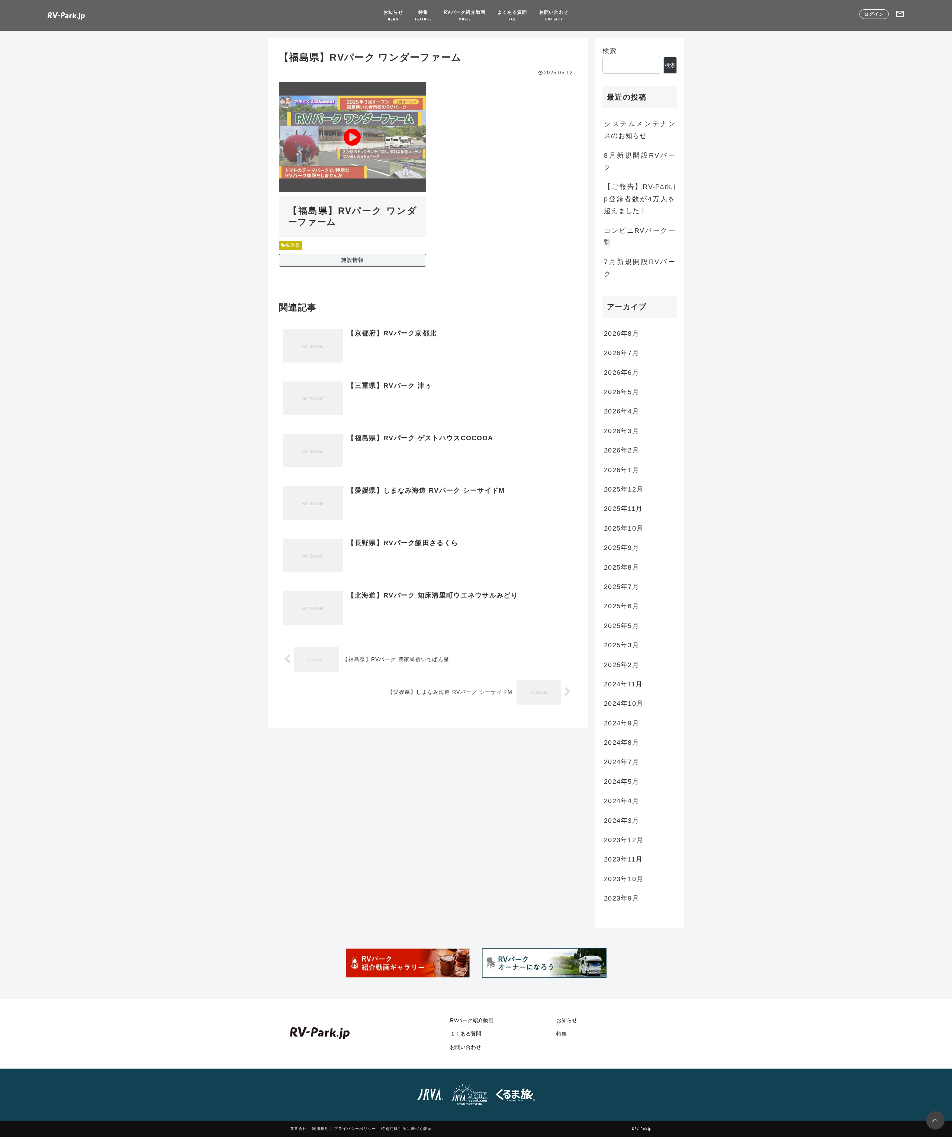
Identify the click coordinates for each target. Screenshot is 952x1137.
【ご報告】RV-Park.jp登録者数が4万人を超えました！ (639, 199)
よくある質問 (512, 16)
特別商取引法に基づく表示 (406, 1129)
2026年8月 (621, 333)
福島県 (292, 245)
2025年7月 (621, 587)
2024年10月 (623, 704)
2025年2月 (621, 665)
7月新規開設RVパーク (639, 267)
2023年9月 (621, 898)
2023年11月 (623, 859)
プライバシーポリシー (355, 1129)
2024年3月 (621, 820)
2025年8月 (621, 567)
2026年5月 (621, 392)
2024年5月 (621, 781)
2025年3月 (621, 645)
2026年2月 (621, 450)
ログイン (874, 14)
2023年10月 (623, 879)
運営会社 (298, 1129)
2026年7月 (621, 353)
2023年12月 (623, 840)
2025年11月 (623, 509)
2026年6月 (621, 372)
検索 (609, 51)
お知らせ (393, 16)
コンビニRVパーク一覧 (639, 236)
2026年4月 (621, 411)
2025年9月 (621, 548)
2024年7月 (621, 762)
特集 (423, 16)
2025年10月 (623, 528)
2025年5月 (621, 625)
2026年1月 (621, 470)
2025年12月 (623, 489)
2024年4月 (621, 801)
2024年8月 (621, 743)
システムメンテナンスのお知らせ (639, 129)
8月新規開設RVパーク (639, 161)
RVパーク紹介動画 (465, 16)
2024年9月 (621, 723)
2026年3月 (621, 431)
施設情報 (352, 260)
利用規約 (320, 1129)
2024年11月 (623, 684)
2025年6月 (621, 606)
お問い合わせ (554, 16)
